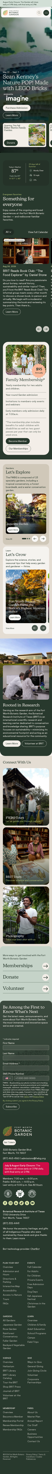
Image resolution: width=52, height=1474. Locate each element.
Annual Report (35, 1420)
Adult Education (36, 1329)
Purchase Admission (17, 107)
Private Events (35, 1279)
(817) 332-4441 (11, 1223)
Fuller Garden (10, 1340)
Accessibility (10, 1290)
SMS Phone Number (13, 1073)
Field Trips (33, 1341)
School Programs (36, 1333)
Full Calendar (34, 1267)
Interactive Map (11, 1286)
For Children (33, 1275)
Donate (11, 142)
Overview (8, 1267)
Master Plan (33, 1416)
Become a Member (13, 1416)
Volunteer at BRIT (34, 743)
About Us (32, 1412)
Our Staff (32, 1425)
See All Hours (35, 1184)
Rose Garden (10, 1329)
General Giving (35, 1366)
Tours (6, 1299)
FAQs (5, 1303)
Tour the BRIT (10, 1382)
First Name (8, 1043)
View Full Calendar (38, 232)
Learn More (12, 115)
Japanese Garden (12, 1324)
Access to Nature (12, 1294)
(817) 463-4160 (11, 1158)
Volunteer (32, 1374)
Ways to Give (34, 1362)
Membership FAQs (12, 1429)
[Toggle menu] (46, 13)
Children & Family (36, 1324)
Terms (26, 1097)
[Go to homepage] (10, 12)
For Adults (32, 1271)
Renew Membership (13, 1425)
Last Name (8, 1053)
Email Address (11, 1063)
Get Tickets (9, 1142)
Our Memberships (18, 448)
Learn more (19, 1238)
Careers (31, 1429)
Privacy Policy (38, 1097)
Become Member (18, 441)
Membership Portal (13, 1420)
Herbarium (8, 1366)
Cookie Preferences (34, 1458)
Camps (31, 1337)
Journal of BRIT (11, 1391)
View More (10, 628)
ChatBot (35, 1248)
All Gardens (9, 1320)
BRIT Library (9, 1370)
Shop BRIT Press (12, 1386)
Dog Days (32, 1291)
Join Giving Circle (36, 1370)
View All (9, 539)
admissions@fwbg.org (33, 1158)
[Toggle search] (39, 13)
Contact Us (33, 1441)
